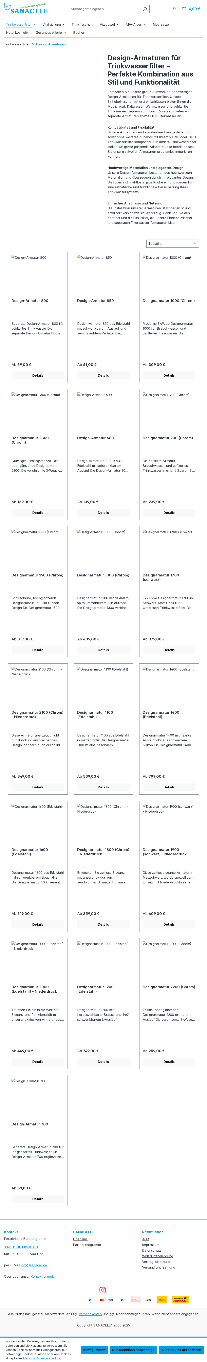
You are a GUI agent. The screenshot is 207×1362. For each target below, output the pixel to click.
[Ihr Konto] (174, 9)
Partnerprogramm (87, 1245)
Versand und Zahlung (158, 1267)
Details (37, 375)
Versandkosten (90, 1314)
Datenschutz (152, 1250)
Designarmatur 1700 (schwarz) (161, 577)
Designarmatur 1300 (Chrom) (103, 575)
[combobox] (104, 9)
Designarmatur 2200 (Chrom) (169, 987)
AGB (145, 1239)
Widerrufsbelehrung (157, 1256)
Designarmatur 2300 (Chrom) (30, 440)
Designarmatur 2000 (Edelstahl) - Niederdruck (34, 989)
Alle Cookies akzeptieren (181, 1350)
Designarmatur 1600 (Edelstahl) (30, 852)
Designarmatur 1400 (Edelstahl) (161, 714)
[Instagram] (102, 1290)
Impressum (150, 1245)
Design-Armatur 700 (30, 1124)
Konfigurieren (94, 1350)
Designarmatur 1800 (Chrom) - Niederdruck (103, 852)
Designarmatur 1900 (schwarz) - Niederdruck (165, 852)
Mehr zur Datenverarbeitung (42, 1358)
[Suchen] (145, 9)
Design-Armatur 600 (95, 438)
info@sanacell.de (34, 1265)
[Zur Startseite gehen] (26, 8)
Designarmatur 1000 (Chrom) (169, 301)
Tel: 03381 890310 (21, 1247)
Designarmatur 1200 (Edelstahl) (95, 989)
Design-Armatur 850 (95, 301)
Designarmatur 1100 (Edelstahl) (95, 714)
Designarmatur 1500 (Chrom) (37, 575)
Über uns (80, 1239)
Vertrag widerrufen (156, 1262)
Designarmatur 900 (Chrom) (168, 438)
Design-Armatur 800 (30, 301)
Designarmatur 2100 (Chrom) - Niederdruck (37, 714)
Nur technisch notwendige (133, 1350)
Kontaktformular (43, 1276)
